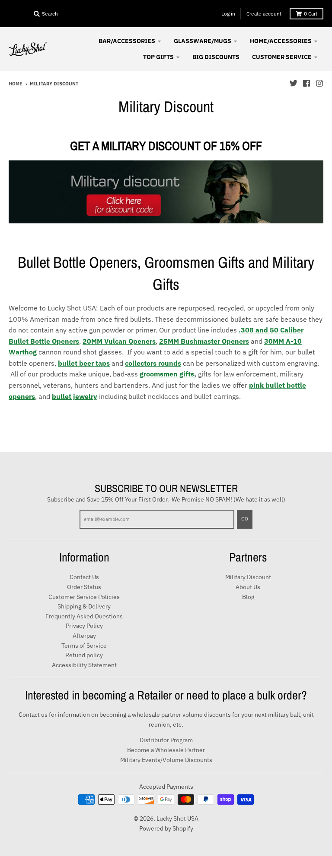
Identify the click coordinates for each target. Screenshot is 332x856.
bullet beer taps (84, 363)
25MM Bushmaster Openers (204, 341)
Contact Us (84, 577)
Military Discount (248, 577)
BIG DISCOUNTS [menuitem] (215, 57)
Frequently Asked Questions (84, 616)
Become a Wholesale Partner (166, 750)
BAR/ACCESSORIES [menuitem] (127, 41)
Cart (310, 13)
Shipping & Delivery (84, 606)
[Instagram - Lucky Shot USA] (319, 83)
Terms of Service (84, 645)
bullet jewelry (74, 396)
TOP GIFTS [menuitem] (158, 57)
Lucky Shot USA (177, 818)
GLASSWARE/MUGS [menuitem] (202, 41)
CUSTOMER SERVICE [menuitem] (282, 57)
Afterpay (84, 636)
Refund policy (84, 655)
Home (15, 84)
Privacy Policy (84, 626)
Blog (248, 597)
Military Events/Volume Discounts (166, 760)
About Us (248, 587)
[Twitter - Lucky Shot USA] (293, 83)
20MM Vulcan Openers (119, 341)
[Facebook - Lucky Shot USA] (306, 83)
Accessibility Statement (84, 665)
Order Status (84, 587)
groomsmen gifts (167, 374)
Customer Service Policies (84, 597)
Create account (263, 13)
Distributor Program (166, 740)
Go (244, 519)
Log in (228, 13)
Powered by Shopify (166, 828)
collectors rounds (153, 363)
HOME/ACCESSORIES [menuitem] (281, 41)
